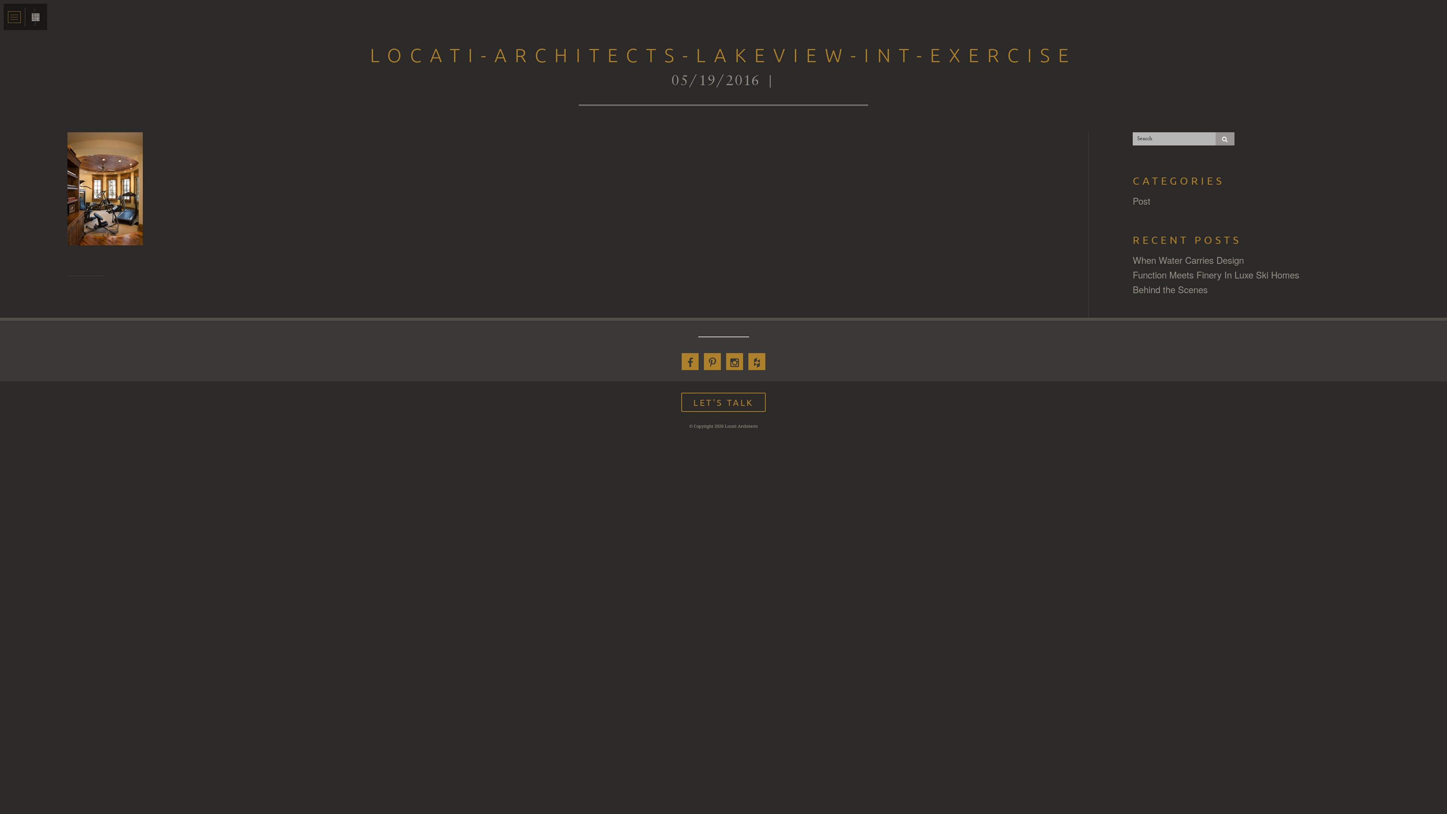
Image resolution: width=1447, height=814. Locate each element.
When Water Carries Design (1188, 259)
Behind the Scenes (1170, 289)
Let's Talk (723, 402)
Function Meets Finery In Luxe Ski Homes (1216, 274)
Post (1141, 200)
